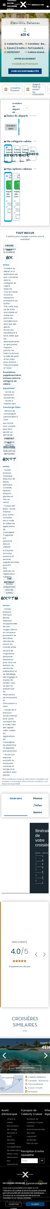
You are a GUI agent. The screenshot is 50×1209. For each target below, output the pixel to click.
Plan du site (32, 1143)
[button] (36, 954)
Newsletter (38, 4)
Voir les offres (25, 1068)
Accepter (35, 1204)
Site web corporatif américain (32, 1136)
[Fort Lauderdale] (26, 108)
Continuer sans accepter (36, 1183)
